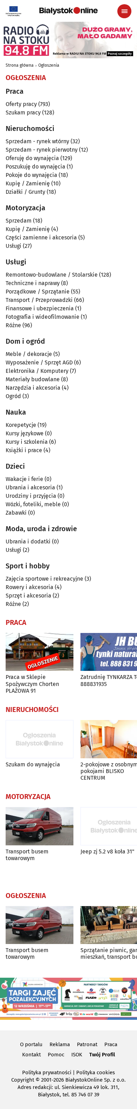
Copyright (22, 1080)
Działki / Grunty (25, 192)
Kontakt (31, 1054)
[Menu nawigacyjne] (124, 11)
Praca (110, 1044)
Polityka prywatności (46, 1072)
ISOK (76, 1054)
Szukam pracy (23, 112)
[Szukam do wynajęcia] (39, 739)
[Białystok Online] (68, 11)
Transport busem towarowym (27, 855)
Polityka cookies (95, 1072)
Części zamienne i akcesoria (41, 237)
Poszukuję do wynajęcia (35, 166)
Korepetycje (21, 425)
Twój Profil (102, 1054)
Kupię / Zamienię (28, 183)
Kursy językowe (25, 433)
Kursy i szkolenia (27, 441)
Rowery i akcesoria (29, 587)
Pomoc (56, 1054)
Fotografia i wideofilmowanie (42, 316)
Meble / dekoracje (29, 354)
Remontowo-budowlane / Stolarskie (52, 274)
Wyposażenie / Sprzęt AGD (39, 362)
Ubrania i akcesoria (30, 487)
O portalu (31, 1044)
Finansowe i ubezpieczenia (40, 308)
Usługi (13, 246)
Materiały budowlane (33, 379)
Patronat (87, 1044)
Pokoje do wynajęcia (31, 175)
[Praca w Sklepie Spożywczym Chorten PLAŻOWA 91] (39, 652)
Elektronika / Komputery (37, 371)
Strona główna (20, 65)
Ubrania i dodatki (28, 541)
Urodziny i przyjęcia (31, 496)
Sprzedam (19, 220)
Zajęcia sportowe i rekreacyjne (44, 578)
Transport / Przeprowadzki (39, 300)
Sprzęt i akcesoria (28, 595)
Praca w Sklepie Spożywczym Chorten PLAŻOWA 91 (32, 684)
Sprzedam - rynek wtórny (37, 141)
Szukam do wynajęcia (33, 764)
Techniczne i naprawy (33, 283)
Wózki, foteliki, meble (33, 504)
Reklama (60, 1044)
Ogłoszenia (48, 65)
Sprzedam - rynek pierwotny (42, 149)
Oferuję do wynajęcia (32, 158)
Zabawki (16, 512)
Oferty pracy (21, 104)
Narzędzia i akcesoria (33, 387)
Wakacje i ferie (24, 479)
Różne (13, 325)
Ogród (13, 396)
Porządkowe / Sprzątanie (38, 291)
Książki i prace (24, 450)
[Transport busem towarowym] (39, 826)
